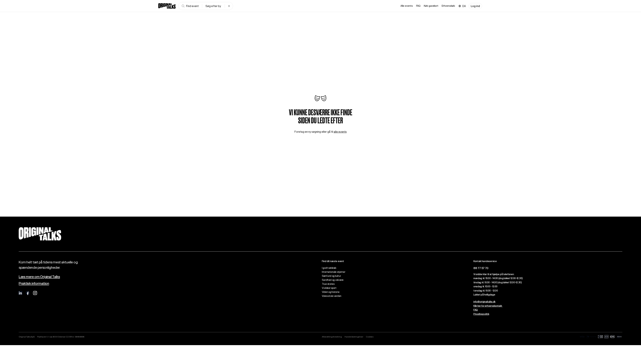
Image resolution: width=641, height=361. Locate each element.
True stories (328, 284)
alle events (340, 131)
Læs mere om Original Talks (39, 276)
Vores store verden (331, 296)
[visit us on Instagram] (35, 293)
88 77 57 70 (480, 268)
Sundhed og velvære (333, 280)
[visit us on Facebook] (28, 293)
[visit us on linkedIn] (20, 293)
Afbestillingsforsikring (332, 337)
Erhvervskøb (448, 6)
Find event (192, 6)
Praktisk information (34, 283)
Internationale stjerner (333, 272)
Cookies (369, 337)
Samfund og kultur (331, 276)
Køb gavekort (431, 6)
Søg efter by (213, 6)
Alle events (406, 6)
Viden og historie (330, 292)
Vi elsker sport (329, 288)
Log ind (475, 6)
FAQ (418, 6)
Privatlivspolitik (481, 314)
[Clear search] (229, 6)
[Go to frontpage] (167, 6)
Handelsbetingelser (354, 337)
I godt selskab (329, 268)
